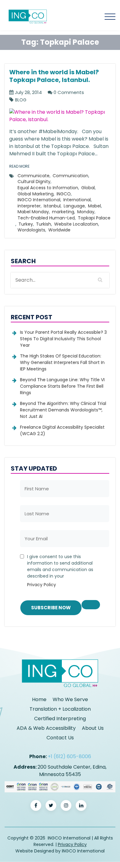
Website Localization (76, 224)
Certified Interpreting (60, 718)
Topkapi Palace (94, 218)
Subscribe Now (51, 607)
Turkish (43, 224)
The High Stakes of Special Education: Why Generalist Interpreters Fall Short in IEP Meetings (62, 362)
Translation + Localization (60, 709)
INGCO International (39, 199)
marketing (63, 211)
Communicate (34, 175)
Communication (70, 175)
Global (88, 187)
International (77, 199)
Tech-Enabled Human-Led (46, 218)
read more (19, 166)
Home (39, 699)
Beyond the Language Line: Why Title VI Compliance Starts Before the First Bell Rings (62, 386)
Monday (85, 211)
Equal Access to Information (48, 187)
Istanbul (52, 206)
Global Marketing (36, 194)
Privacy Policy (41, 585)
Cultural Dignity (34, 181)
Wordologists (31, 230)
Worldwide (59, 230)
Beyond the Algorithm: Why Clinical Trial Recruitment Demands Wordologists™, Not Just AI (63, 409)
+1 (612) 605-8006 (69, 756)
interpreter (29, 206)
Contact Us (60, 737)
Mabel (94, 206)
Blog (20, 100)
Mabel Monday (33, 211)
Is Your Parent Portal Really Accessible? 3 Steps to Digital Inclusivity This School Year (63, 338)
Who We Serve (70, 699)
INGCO (64, 194)
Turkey (25, 224)
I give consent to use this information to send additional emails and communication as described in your (60, 571)
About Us (93, 728)
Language (74, 206)
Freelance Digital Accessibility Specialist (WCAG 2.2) (62, 430)
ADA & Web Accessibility (46, 728)
